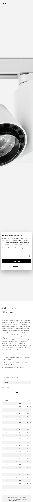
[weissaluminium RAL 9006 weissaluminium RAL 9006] (6, 406)
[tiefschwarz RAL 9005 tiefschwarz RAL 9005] (6, 403)
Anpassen (15, 266)
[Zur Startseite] (5, 3)
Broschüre (5, 382)
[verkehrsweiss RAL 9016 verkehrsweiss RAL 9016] (6, 410)
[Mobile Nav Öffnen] (29, 3)
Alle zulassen (16, 261)
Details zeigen (24, 256)
